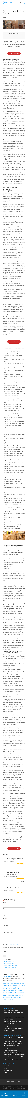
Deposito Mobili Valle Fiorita (9, 983)
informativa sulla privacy (13, 944)
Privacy (5, 1068)
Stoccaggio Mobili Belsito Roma (11, 1045)
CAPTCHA (5, 951)
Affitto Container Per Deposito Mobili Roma (14, 1017)
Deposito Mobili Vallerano (10, 971)
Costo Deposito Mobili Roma (10, 1030)
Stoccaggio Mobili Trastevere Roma (12, 1048)
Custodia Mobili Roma (9, 1019)
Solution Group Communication (17, 1088)
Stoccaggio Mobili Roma (9, 1026)
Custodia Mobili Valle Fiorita (9, 992)
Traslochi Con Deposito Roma (11, 1010)
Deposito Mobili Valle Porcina (10, 963)
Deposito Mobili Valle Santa (10, 965)
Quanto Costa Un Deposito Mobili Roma (13, 1012)
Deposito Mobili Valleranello (10, 969)
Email (5, 918)
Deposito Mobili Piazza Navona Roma (13, 1041)
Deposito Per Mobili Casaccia (10, 1050)
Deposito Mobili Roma (9, 961)
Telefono (6, 925)
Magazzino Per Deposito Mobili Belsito (13, 1059)
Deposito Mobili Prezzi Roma (10, 1015)
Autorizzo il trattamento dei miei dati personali (14, 948)
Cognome (5, 915)
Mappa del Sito (7, 1066)
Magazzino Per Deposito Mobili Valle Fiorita (13, 990)
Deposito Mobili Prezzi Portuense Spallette (14, 1056)
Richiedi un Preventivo (14, 53)
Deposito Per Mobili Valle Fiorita (13, 988)
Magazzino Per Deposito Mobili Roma (13, 1021)
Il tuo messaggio (8, 932)
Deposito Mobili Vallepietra (10, 967)
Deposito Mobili (7, 976)
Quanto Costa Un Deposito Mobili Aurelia (13, 1043)
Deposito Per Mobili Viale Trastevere (12, 1052)
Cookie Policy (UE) (8, 1070)
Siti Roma (5, 1088)
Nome (4, 908)
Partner (5, 1072)
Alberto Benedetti (8, 16)
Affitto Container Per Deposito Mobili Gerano (14, 1054)
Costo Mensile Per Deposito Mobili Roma (13, 1028)
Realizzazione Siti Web (18, 1087)
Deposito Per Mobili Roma (10, 1023)
